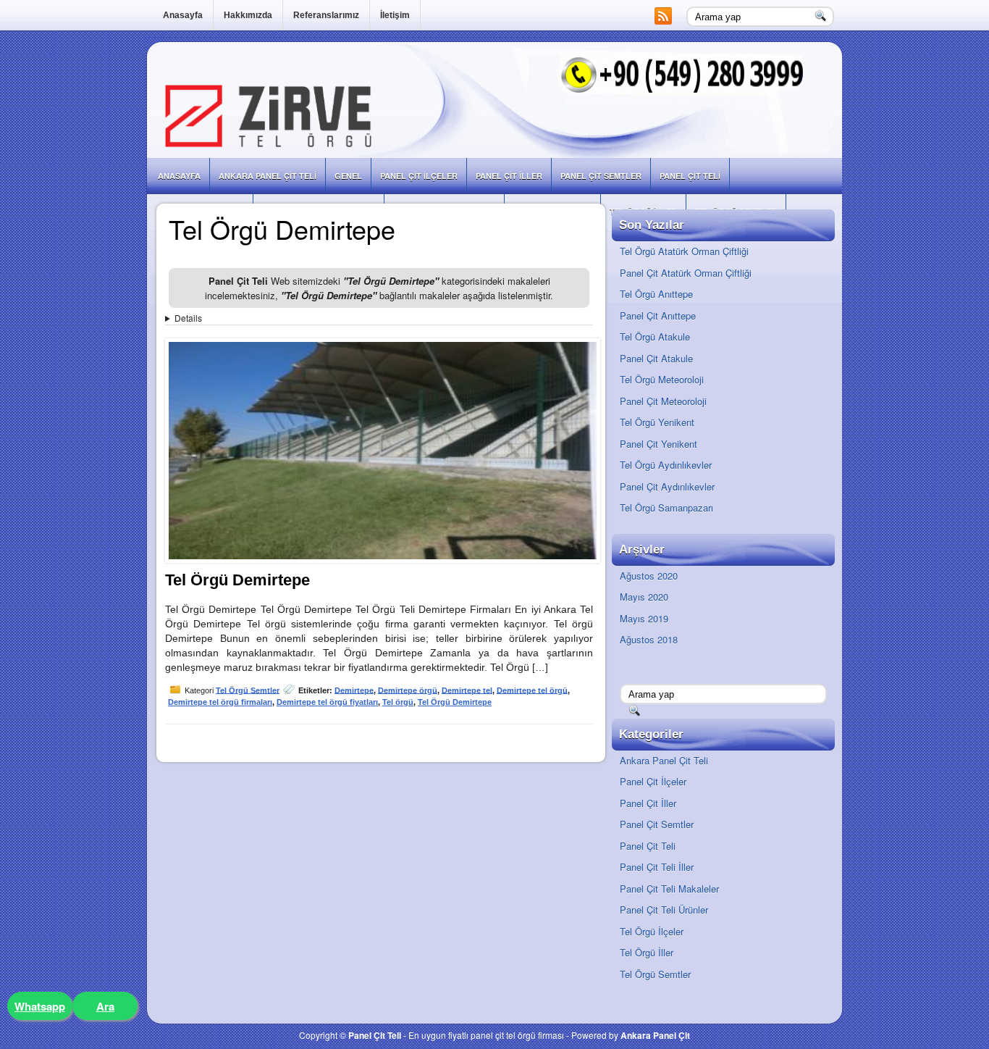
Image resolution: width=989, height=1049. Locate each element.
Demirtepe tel (467, 689)
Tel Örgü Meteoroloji (662, 379)
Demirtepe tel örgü (532, 689)
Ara (105, 1006)
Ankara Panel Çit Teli (267, 175)
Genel (348, 175)
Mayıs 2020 (644, 596)
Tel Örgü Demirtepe (237, 580)
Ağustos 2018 (649, 639)
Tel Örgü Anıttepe (656, 294)
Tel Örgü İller (646, 952)
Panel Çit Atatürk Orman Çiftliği (686, 273)
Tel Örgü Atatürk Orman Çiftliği (684, 251)
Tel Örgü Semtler (247, 689)
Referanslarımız (326, 15)
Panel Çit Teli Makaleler (669, 888)
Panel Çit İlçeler (419, 175)
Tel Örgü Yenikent (657, 422)
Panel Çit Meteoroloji (663, 401)
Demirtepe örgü (407, 689)
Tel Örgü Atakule (655, 336)
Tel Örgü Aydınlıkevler (666, 465)
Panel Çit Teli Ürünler (664, 909)
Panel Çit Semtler (600, 175)
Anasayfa (183, 15)
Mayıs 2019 (644, 618)
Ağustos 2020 (649, 575)
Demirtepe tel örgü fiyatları (327, 702)
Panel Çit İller (509, 175)
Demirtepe (354, 689)
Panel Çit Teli (690, 175)
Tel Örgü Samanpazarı (666, 507)
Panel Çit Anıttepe (658, 315)
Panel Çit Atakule (656, 358)
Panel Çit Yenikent (658, 444)
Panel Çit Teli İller (657, 867)
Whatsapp (39, 1006)
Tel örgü (397, 702)
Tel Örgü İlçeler (651, 931)
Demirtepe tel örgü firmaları (220, 702)
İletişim (395, 15)
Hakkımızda (248, 15)
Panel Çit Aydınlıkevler (667, 486)
